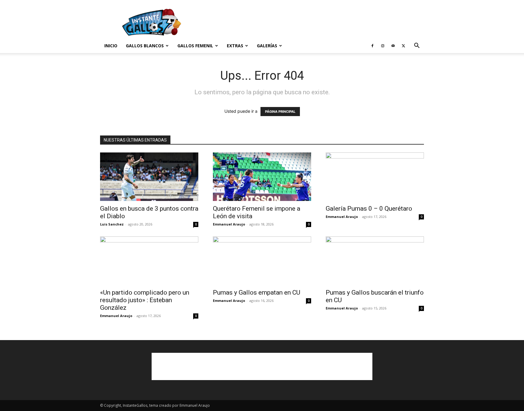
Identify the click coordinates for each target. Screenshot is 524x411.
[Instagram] (382, 45)
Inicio (110, 45)
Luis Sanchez (112, 224)
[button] (416, 46)
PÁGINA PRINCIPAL (280, 111)
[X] (403, 45)
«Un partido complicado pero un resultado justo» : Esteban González (144, 300)
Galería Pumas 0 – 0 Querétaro (369, 208)
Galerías (267, 45)
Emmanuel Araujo (229, 224)
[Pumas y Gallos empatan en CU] (262, 260)
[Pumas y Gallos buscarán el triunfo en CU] (375, 260)
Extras (235, 45)
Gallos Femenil (195, 45)
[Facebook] (372, 45)
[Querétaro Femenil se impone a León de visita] (262, 176)
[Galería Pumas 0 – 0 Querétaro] (375, 176)
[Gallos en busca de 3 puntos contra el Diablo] (149, 176)
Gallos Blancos (145, 45)
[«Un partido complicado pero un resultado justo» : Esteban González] (149, 260)
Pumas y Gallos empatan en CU (256, 292)
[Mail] (393, 45)
